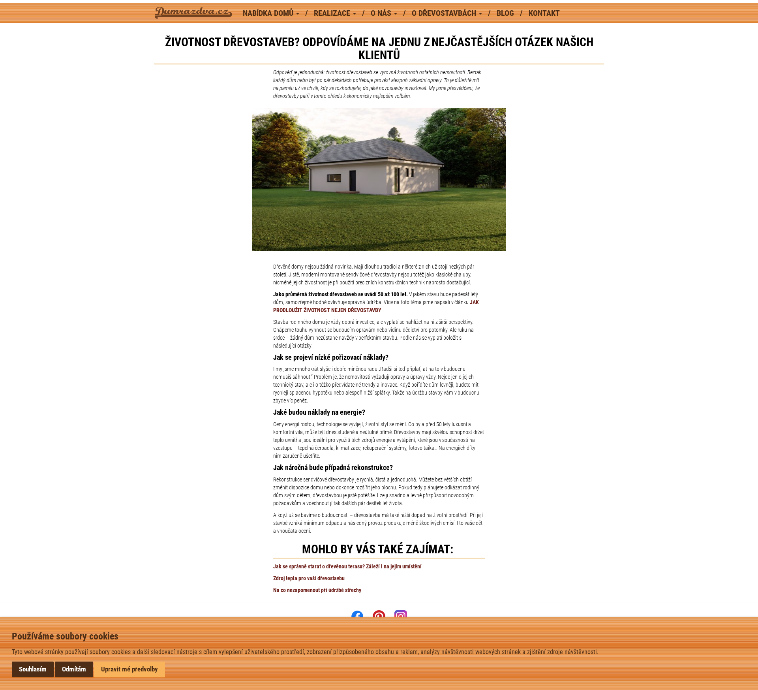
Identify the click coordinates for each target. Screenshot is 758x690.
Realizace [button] (333, 13)
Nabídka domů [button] (269, 13)
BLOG (506, 13)
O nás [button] (382, 13)
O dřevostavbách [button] (445, 13)
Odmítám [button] (74, 669)
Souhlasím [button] (33, 669)
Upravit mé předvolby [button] (129, 669)
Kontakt (544, 13)
